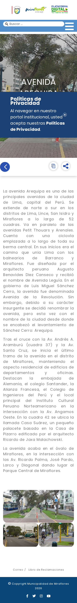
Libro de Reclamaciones (46, 569)
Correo (18, 569)
